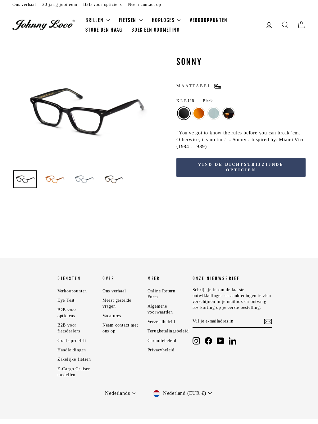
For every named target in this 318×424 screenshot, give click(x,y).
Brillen (95, 20)
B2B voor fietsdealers (68, 328)
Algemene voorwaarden (160, 309)
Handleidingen (71, 350)
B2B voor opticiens (102, 4)
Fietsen (128, 20)
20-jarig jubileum (59, 4)
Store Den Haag (103, 30)
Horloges (164, 20)
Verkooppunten (209, 20)
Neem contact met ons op (120, 328)
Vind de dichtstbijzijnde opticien (241, 167)
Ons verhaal (24, 4)
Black (184, 113)
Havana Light (199, 113)
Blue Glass (213, 113)
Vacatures (111, 315)
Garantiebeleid (162, 340)
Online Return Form (161, 294)
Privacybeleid (161, 350)
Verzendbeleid (161, 321)
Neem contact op (144, 4)
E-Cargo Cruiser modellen (73, 372)
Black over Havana (228, 113)
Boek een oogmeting (155, 30)
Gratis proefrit (71, 340)
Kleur (194, 101)
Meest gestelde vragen (116, 303)
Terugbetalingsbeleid (168, 331)
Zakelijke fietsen (74, 359)
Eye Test (66, 300)
